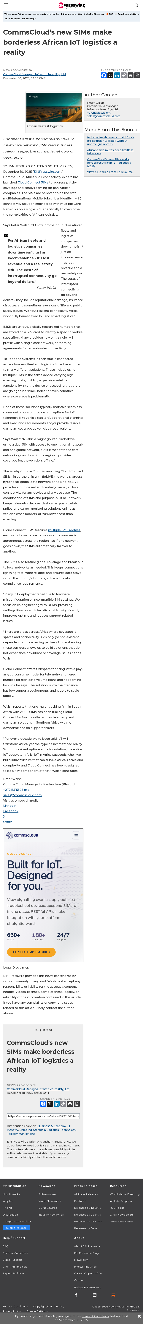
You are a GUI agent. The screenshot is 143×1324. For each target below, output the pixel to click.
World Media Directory (91, 14)
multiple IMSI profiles (64, 530)
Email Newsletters (128, 14)
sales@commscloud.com (22, 795)
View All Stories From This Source (110, 172)
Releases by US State (88, 1221)
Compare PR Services (17, 1221)
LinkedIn (9, 806)
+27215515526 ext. (16, 790)
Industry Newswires (51, 1214)
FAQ (6, 1246)
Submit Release (16, 1227)
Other (7, 822)
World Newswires (50, 1201)
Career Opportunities (88, 1273)
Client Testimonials (15, 1266)
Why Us (7, 1201)
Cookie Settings (36, 1311)
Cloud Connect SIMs (33, 182)
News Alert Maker (121, 1221)
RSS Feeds (117, 1207)
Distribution (10, 1214)
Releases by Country (87, 1214)
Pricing (7, 1207)
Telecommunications (21, 1133)
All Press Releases (86, 1194)
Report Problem (13, 1273)
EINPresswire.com (47, 171)
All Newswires (47, 1194)
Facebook (10, 811)
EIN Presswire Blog (86, 1253)
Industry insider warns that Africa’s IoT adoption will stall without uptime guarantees (110, 141)
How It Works (11, 1194)
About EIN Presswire (87, 1246)
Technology (68, 1130)
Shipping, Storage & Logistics (39, 1130)
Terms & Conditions (15, 1306)
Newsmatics (116, 1306)
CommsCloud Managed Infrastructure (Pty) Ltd (34, 74)
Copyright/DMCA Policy (48, 1306)
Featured (80, 1201)
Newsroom (81, 1259)
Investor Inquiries (85, 1266)
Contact (79, 1280)
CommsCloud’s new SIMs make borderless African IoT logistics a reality (109, 163)
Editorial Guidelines (15, 1253)
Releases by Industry (87, 1207)
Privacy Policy (12, 1311)
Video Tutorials (12, 1259)
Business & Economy (52, 1126)
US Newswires (48, 1207)
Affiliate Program (121, 1201)
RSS (111, 14)
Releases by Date (85, 1228)
